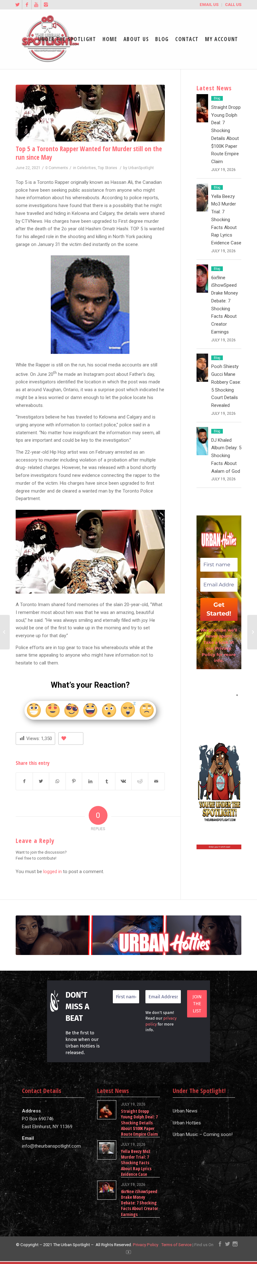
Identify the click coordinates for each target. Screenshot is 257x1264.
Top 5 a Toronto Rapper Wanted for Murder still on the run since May (89, 153)
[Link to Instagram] (45, 4)
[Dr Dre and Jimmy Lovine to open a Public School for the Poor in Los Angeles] (5, 632)
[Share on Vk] (123, 781)
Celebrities (86, 168)
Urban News (185, 1111)
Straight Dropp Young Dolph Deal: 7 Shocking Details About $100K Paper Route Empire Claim (139, 1122)
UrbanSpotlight (141, 168)
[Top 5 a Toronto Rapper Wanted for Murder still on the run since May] (90, 113)
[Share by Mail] (156, 781)
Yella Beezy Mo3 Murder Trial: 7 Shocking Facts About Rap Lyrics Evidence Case (226, 220)
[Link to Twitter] (17, 4)
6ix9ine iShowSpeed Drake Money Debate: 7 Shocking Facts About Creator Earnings (139, 1202)
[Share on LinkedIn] (90, 781)
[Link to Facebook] (26, 4)
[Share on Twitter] (41, 781)
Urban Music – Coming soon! (203, 1134)
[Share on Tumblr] (107, 781)
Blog (217, 98)
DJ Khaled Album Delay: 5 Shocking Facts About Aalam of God (226, 455)
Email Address (219, 695)
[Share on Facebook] (24, 781)
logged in (52, 871)
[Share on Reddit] (140, 781)
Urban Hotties (187, 1123)
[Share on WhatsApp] (57, 781)
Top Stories (107, 168)
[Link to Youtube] (36, 4)
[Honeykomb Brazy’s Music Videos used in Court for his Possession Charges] (252, 632)
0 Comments (56, 168)
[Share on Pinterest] (74, 781)
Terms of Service (176, 1244)
